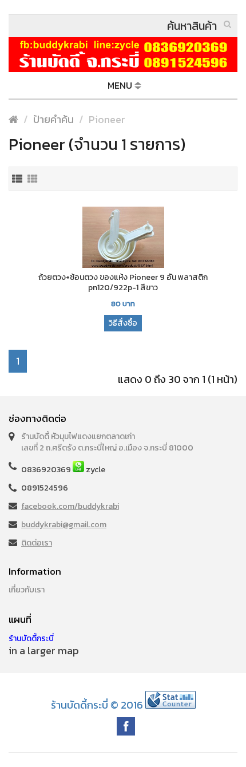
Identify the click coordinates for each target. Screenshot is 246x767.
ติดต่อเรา (36, 543)
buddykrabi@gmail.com (63, 525)
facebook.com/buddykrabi (70, 506)
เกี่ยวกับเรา (27, 590)
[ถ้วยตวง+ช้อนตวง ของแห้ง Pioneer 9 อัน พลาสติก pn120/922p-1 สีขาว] (123, 238)
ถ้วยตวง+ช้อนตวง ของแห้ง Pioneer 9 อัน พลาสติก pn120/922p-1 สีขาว (123, 282)
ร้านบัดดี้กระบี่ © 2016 (97, 705)
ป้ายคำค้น (53, 119)
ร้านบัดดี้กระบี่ (31, 638)
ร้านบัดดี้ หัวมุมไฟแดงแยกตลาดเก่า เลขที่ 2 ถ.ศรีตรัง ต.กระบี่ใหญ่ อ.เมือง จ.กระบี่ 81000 (107, 442)
